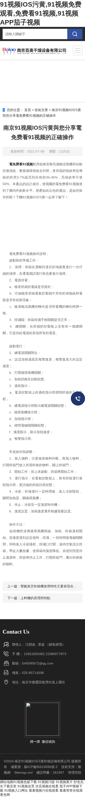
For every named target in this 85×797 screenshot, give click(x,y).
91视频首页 (25, 786)
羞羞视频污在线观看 (44, 790)
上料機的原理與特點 (35, 598)
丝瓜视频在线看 (47, 786)
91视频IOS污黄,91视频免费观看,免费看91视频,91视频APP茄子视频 (40, 13)
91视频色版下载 (25, 782)
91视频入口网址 (16, 790)
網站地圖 (6, 782)
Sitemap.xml (23, 772)
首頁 (27, 110)
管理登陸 (74, 772)
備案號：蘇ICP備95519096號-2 (34, 767)
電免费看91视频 (21, 164)
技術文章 (41, 110)
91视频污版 (46, 782)
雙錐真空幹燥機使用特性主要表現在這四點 (52, 586)
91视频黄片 (64, 782)
